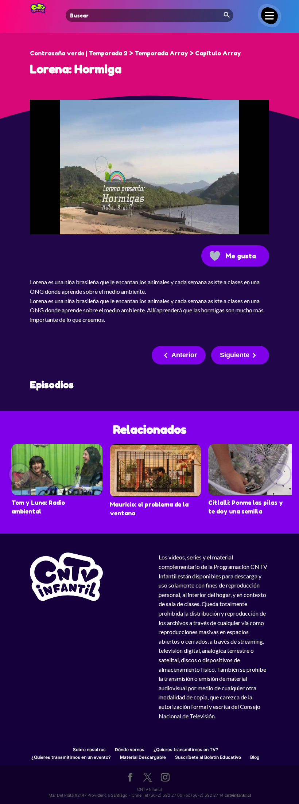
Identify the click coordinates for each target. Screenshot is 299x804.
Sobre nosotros (89, 749)
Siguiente (234, 355)
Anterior (184, 355)
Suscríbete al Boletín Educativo (208, 757)
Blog (255, 757)
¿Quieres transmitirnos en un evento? (71, 757)
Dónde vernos (129, 749)
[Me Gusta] (214, 255)
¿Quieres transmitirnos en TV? (186, 749)
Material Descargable (143, 757)
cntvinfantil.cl (238, 795)
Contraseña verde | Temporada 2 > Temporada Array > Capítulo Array (135, 53)
